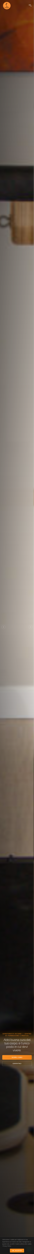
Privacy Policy (7, 1246)
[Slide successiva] (30, 627)
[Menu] (30, 5)
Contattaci (17, 1063)
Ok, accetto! (17, 1250)
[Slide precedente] (3, 627)
